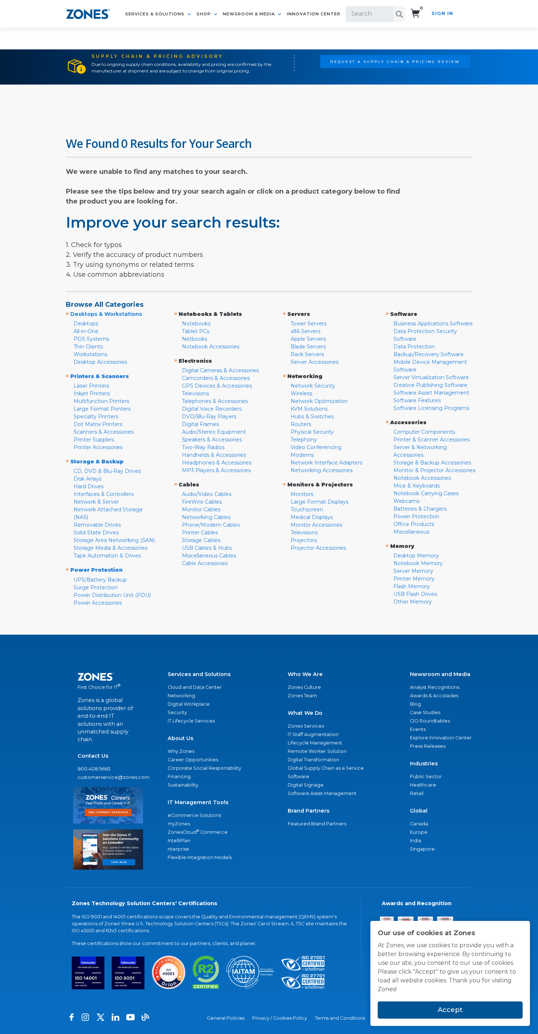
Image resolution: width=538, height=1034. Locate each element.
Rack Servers (307, 354)
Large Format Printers (102, 409)
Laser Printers (91, 385)
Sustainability (183, 785)
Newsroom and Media (440, 674)
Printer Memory (413, 578)
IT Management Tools (198, 802)
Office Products (413, 524)
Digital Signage (306, 785)
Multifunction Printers (101, 401)
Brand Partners (308, 810)
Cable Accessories (205, 563)
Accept (450, 1010)
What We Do (305, 713)
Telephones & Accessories (215, 401)
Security (177, 712)
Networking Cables (206, 517)
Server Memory (413, 571)
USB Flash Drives (415, 594)
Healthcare (423, 785)
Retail (416, 793)
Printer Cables (200, 532)
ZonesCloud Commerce (198, 832)
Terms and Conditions (340, 1018)
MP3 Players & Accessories (216, 470)
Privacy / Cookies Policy (279, 1018)
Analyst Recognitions (434, 687)
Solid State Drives (96, 532)
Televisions (195, 393)
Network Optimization (319, 401)
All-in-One (86, 331)
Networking (181, 695)
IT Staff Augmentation (313, 734)
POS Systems (91, 339)
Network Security (313, 385)
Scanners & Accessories (104, 432)
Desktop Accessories (100, 362)
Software (298, 776)
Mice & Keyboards (416, 485)
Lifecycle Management (315, 743)
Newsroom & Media (249, 13)
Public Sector (426, 776)
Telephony (304, 439)
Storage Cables (201, 540)
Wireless (301, 393)
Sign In (442, 13)
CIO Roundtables (430, 721)
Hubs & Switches (312, 416)
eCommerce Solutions (194, 815)
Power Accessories (98, 603)
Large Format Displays (319, 502)
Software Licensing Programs (431, 408)
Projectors (304, 540)
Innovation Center (313, 13)
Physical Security (312, 432)
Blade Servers (308, 346)
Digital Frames (200, 424)
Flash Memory (411, 586)
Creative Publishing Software (430, 385)
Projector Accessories (318, 548)
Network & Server (96, 502)
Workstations (90, 354)
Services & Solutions (155, 13)
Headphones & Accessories (216, 462)
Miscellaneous (411, 532)
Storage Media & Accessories (110, 548)
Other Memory (412, 601)
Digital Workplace (189, 704)
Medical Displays (312, 517)
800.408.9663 (94, 769)
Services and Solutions (199, 674)
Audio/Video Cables (206, 494)
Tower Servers (308, 323)
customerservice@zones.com (108, 777)
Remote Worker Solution (317, 751)
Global (418, 810)
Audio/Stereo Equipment (214, 432)
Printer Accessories (98, 447)
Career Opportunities (193, 759)
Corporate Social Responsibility (204, 768)
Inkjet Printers (92, 393)
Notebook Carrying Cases (426, 493)
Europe (418, 832)
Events (418, 729)
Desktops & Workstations (106, 314)
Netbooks (194, 339)
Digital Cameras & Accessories (220, 370)
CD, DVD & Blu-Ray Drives (107, 471)
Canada (419, 823)
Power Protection (416, 516)
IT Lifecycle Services (191, 721)
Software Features (417, 400)
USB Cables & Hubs (207, 548)
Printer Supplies (94, 439)
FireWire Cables (202, 502)
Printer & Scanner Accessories (431, 439)
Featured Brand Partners (317, 823)
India (415, 840)
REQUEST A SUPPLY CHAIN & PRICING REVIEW (395, 61)
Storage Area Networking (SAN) (114, 540)
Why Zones (181, 751)
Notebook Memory (418, 563)
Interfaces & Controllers (104, 494)
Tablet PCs (195, 331)
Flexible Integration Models (200, 857)
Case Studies (425, 712)
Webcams (406, 501)
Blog (415, 704)
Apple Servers (308, 339)
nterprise (178, 849)
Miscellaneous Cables (209, 555)
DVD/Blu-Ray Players (209, 416)
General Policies (225, 1018)
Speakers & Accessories (212, 439)
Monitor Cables (201, 509)
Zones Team (302, 695)
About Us (180, 738)
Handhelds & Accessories (214, 455)
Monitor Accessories (316, 525)
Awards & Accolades (434, 695)
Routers (301, 424)
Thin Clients (88, 346)
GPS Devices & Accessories (217, 385)
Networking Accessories (321, 470)
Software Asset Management (431, 392)
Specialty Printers (96, 416)
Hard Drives (89, 486)
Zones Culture (304, 687)
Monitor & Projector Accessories (434, 470)
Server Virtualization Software (431, 377)
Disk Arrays (87, 478)
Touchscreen (307, 509)
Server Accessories (315, 362)
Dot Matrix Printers (98, 424)
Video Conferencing (316, 447)
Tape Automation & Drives (107, 555)
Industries (424, 763)
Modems (302, 455)
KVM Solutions (309, 409)
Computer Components (424, 432)
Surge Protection (96, 587)
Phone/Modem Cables (211, 525)
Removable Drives (97, 525)
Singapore (422, 849)
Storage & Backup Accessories (432, 462)
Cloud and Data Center (195, 687)
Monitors (302, 494)
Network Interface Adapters (326, 462)
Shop (204, 13)
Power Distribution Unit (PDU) (112, 595)
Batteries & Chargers (420, 508)
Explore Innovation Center (441, 737)
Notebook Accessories (210, 346)
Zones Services (306, 726)
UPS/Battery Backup (100, 579)
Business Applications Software (433, 323)
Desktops (86, 323)
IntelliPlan (179, 840)
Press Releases (427, 746)
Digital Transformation (313, 759)
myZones (179, 823)
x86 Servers (305, 331)
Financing (179, 776)
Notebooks (196, 323)
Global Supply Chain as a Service (326, 768)
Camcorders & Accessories (216, 378)
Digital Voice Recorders (212, 409)
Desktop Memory (416, 555)
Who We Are (305, 674)
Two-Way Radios (203, 447)
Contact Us (93, 756)
